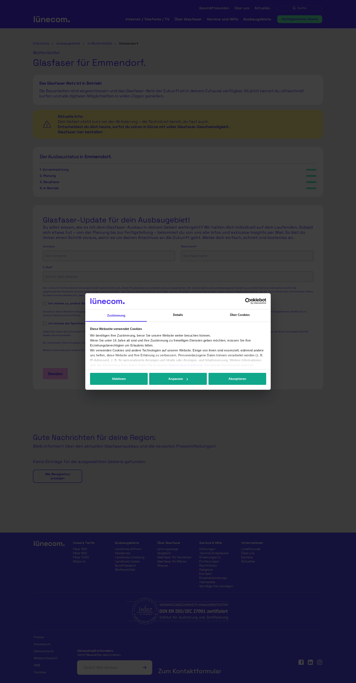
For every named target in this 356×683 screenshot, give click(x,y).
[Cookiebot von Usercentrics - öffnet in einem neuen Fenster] (248, 301)
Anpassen (175, 378)
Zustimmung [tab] (116, 315)
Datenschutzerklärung (186, 365)
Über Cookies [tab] (240, 315)
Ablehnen (119, 378)
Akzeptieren (237, 378)
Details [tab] (178, 315)
